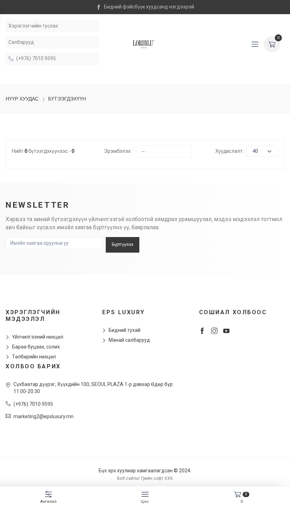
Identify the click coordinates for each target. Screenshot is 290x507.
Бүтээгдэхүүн (67, 99)
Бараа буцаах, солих (36, 347)
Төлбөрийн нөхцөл (34, 356)
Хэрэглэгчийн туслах (33, 26)
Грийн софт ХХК (157, 478)
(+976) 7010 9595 (36, 58)
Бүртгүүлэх (122, 244)
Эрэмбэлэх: (118, 151)
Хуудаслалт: (229, 151)
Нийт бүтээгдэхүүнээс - (43, 151)
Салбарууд (21, 42)
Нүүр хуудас (22, 99)
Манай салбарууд (129, 340)
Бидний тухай (124, 330)
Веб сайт (126, 478)
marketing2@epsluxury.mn (43, 416)
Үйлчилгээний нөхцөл (37, 337)
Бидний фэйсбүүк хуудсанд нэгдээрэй (149, 7)
